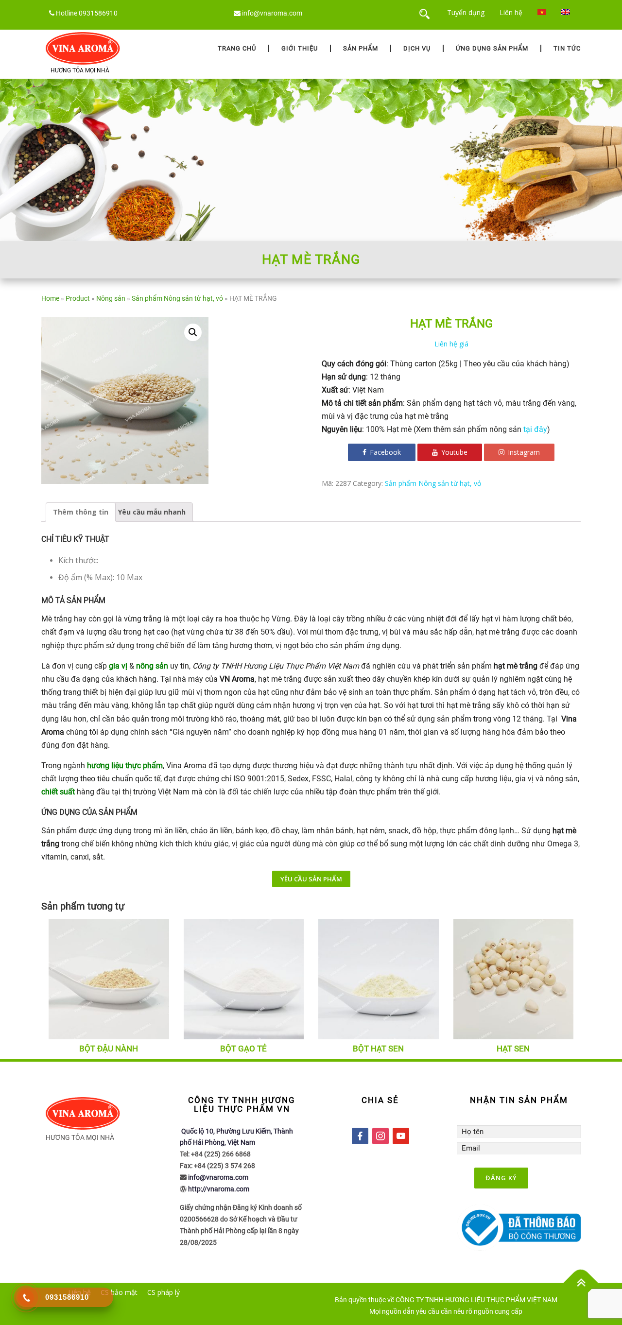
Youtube (453, 452)
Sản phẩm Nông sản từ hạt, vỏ (177, 298)
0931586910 (98, 13)
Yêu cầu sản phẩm (311, 879)
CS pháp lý (163, 1292)
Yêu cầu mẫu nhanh (152, 511)
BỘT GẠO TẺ (243, 1048)
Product (78, 298)
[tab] (81, 512)
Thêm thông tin (80, 511)
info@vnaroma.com (272, 13)
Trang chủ (237, 48)
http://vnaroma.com (218, 1189)
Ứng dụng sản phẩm (492, 48)
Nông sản (110, 298)
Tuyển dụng (465, 12)
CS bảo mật (119, 1292)
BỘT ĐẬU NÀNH (108, 1048)
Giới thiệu (299, 48)
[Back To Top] (581, 1283)
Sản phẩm (360, 48)
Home (50, 298)
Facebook (384, 452)
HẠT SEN (513, 1048)
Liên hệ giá (451, 343)
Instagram (523, 452)
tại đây (535, 429)
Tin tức (567, 48)
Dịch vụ (417, 48)
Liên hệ (511, 12)
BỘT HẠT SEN (378, 1048)
